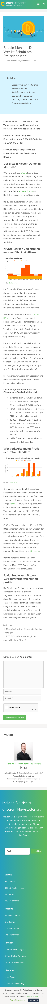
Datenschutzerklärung (14, 983)
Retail (12, 503)
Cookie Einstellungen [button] (17, 1000)
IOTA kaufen (10, 922)
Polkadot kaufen (12, 928)
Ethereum (34, 551)
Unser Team (10, 977)
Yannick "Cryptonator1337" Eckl (24, 60)
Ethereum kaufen (12, 915)
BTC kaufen (10, 881)
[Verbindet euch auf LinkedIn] (21, 767)
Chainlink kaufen (12, 934)
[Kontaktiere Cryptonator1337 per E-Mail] (25, 767)
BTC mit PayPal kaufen (15, 888)
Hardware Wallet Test (14, 962)
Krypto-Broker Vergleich (15, 956)
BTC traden (9, 894)
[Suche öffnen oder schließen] (44, 4)
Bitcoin (24, 173)
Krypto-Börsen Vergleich (15, 949)
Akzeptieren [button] (34, 1000)
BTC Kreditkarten (12, 900)
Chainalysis (13, 283)
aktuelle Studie (26, 191)
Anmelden (37, 851)
